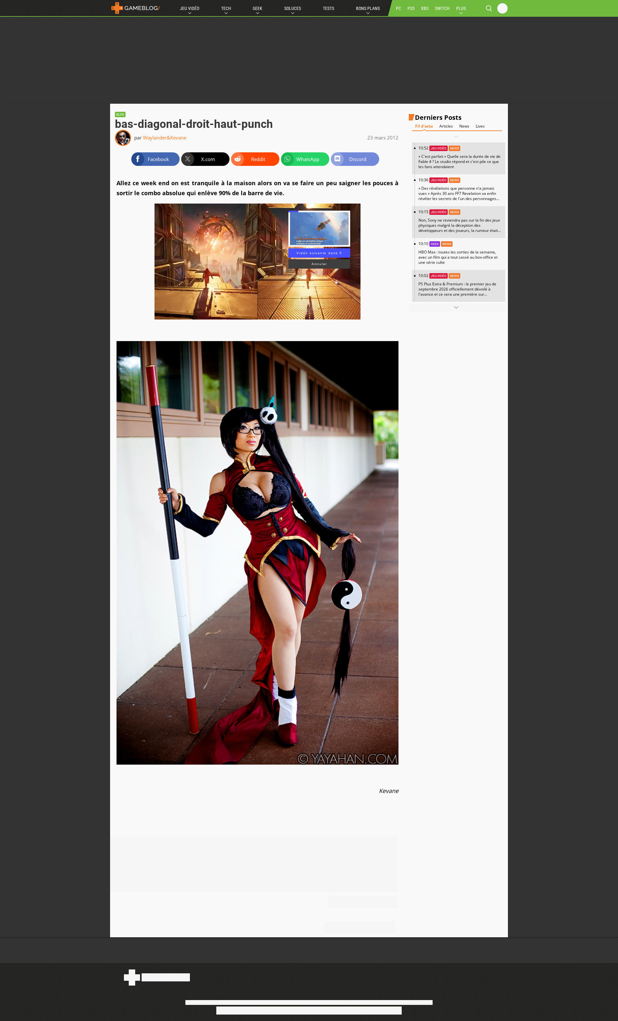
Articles (446, 126)
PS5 (411, 8)
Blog (120, 114)
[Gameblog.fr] (135, 8)
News (464, 126)
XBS (424, 8)
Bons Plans (368, 8)
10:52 (459, 157)
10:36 (457, 191)
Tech (226, 8)
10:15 (459, 223)
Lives (480, 126)
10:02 (457, 287)
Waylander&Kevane (164, 137)
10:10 (458, 253)
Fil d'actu (424, 126)
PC (398, 8)
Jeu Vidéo (189, 8)
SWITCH (442, 8)
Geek (257, 8)
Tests (328, 8)
